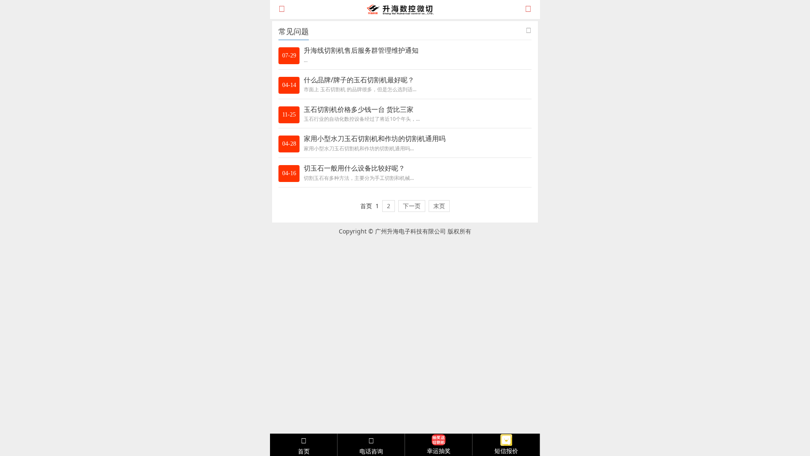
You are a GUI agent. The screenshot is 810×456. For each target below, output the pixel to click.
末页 (439, 206)
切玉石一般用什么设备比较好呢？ (354, 168)
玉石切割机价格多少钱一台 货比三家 (358, 109)
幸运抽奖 (439, 451)
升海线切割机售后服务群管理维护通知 (361, 50)
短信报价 (506, 451)
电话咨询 (371, 451)
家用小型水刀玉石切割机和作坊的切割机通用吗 (375, 138)
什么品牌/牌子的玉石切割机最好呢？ (359, 79)
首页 (304, 451)
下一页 (412, 206)
